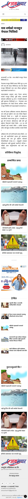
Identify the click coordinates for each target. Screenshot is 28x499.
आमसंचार (8, 45)
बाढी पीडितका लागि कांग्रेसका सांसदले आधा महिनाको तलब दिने (18, 349)
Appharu (19, 497)
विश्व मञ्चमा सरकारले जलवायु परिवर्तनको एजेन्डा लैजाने (17, 315)
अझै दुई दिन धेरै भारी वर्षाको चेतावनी (13, 205)
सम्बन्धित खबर (14, 160)
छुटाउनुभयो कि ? (14, 367)
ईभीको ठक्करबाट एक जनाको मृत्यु (12, 253)
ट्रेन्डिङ (14, 298)
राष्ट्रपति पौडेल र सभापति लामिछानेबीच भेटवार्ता (15, 304)
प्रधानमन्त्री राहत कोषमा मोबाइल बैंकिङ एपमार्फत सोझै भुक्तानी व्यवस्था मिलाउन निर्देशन (17, 339)
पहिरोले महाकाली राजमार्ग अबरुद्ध (12, 182)
